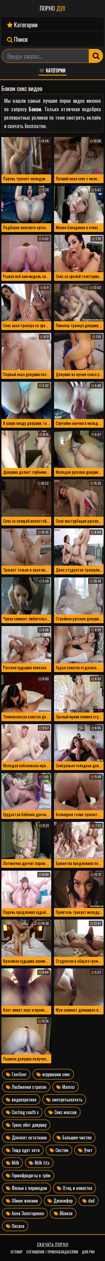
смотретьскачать (66, 1099)
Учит (87, 1150)
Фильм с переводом (29, 1188)
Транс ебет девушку (28, 1124)
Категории (25, 24)
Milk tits (42, 1162)
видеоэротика (23, 1099)
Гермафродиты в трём (30, 1175)
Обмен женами (24, 1200)
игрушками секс (55, 1074)
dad (91, 1200)
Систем (61, 1150)
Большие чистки (76, 1137)
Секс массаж (65, 1112)
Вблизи (66, 1213)
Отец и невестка (77, 1188)
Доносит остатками (29, 1137)
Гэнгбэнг (19, 1074)
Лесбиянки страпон (28, 1087)
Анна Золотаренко (27, 1213)
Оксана (17, 1226)
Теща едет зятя (25, 1150)
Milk (15, 1162)
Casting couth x (25, 1112)
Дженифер (62, 1200)
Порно (53, 8)
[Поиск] (96, 56)
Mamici (68, 1087)
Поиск (20, 39)
